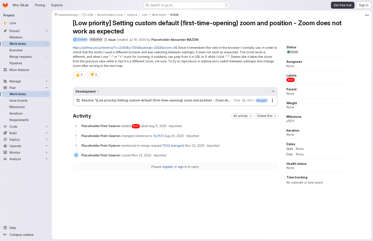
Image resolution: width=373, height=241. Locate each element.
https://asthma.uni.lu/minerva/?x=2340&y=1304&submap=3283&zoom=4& (125, 47)
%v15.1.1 (158, 136)
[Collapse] (273, 91)
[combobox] (242, 115)
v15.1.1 (290, 121)
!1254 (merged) (173, 145)
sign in (182, 167)
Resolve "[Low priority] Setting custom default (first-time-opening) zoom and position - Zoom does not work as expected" (157, 100)
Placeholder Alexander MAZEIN (175, 39)
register (167, 167)
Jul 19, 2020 (137, 39)
